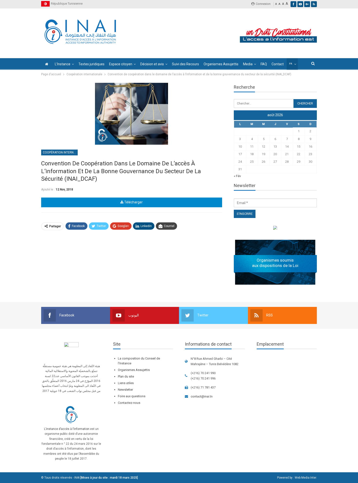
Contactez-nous (129, 403)
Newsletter (125, 389)
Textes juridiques (91, 64)
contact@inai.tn (202, 396)
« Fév (237, 176)
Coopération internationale (60, 152)
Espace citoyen (120, 64)
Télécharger (133, 202)
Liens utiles (126, 383)
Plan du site (126, 376)
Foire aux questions (131, 396)
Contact (278, 64)
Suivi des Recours (185, 64)
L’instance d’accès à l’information (66, 429)
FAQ (264, 64)
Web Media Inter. (306, 477)
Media (248, 64)
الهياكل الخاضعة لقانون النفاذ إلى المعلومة (275, 228)
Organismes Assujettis (221, 64)
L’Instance (62, 64)
